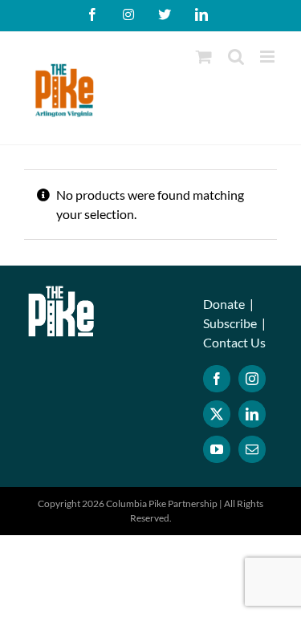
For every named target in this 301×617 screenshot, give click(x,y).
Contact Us (234, 342)
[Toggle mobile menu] (268, 56)
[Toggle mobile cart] (204, 56)
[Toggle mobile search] (236, 56)
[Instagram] (252, 378)
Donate (224, 303)
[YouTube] (216, 449)
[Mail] (252, 449)
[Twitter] (216, 414)
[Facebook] (216, 378)
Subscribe (230, 323)
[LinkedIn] (252, 414)
